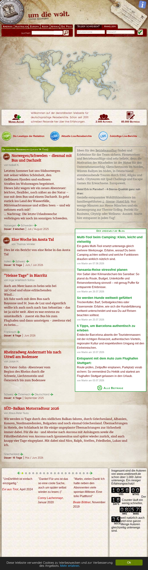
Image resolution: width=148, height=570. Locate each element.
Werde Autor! (16, 121)
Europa (34, 26)
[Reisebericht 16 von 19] (76, 473)
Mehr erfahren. (70, 565)
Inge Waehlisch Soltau (22, 280)
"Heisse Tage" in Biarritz (25, 275)
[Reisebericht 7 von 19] (44, 473)
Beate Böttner (82, 502)
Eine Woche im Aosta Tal (33, 239)
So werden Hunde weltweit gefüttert (104, 298)
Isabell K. (14, 165)
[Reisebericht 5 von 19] (37, 473)
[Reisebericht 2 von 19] (26, 473)
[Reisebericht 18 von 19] (84, 473)
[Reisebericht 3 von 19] (30, 473)
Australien (21, 26)
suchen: (26, 33)
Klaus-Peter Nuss (19, 413)
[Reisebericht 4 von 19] (33, 473)
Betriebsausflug (106, 150)
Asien (45, 26)
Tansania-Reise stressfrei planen (102, 270)
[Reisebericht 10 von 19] (55, 473)
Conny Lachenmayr (50, 497)
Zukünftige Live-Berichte (123, 136)
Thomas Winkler (25, 244)
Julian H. (14, 361)
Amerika (7, 26)
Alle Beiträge (113, 387)
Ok (129, 562)
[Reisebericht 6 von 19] (40, 473)
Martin (84, 263)
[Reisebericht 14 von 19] (69, 473)
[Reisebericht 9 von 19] (51, 473)
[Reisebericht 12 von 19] (62, 473)
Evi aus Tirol (10, 489)
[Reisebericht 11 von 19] (58, 473)
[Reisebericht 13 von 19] (66, 473)
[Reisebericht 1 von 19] (22, 473)
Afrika (55, 26)
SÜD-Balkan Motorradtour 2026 (31, 408)
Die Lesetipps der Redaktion (28, 136)
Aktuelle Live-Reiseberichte (76, 136)
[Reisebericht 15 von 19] (73, 473)
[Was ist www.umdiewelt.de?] (142, 4)
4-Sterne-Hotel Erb (115, 201)
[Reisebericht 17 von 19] (80, 473)
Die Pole (66, 26)
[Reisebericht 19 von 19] (87, 473)
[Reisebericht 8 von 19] (48, 473)
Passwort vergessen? (124, 34)
